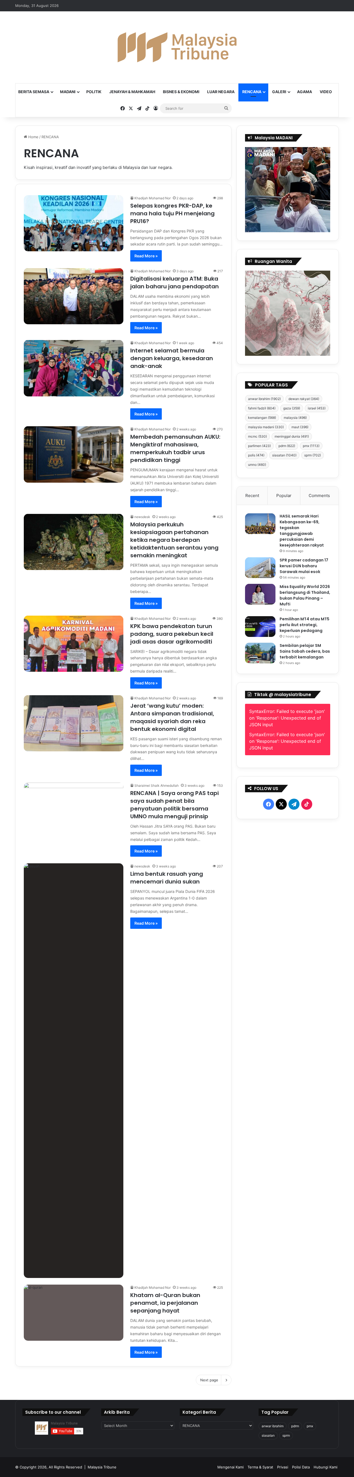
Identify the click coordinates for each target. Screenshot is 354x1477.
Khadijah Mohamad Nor (152, 198)
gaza (291, 408)
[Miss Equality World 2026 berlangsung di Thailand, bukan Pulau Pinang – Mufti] (260, 594)
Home (32, 137)
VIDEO (326, 91)
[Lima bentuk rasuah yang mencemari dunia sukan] (73, 1070)
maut (299, 427)
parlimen (259, 446)
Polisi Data (301, 1467)
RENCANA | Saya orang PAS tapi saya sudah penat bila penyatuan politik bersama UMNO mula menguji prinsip (174, 804)
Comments (319, 495)
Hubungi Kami (325, 1467)
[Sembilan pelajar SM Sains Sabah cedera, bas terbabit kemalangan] (260, 653)
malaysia (295, 417)
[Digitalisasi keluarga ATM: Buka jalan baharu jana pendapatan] (73, 296)
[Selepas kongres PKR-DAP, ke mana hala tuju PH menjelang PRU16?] (73, 223)
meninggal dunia (292, 436)
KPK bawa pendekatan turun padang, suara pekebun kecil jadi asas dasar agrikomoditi (171, 633)
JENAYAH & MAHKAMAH (132, 91)
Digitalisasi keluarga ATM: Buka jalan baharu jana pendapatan (174, 282)
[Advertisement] (287, 957)
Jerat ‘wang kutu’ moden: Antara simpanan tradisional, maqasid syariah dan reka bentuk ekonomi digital (172, 717)
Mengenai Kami (230, 1467)
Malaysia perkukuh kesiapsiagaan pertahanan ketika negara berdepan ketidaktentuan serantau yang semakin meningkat (174, 540)
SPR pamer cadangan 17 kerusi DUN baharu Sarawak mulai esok (304, 565)
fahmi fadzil (261, 408)
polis (256, 455)
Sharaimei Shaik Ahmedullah (156, 785)
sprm (312, 455)
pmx (311, 446)
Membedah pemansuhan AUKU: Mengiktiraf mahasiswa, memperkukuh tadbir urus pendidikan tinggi (175, 448)
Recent (252, 495)
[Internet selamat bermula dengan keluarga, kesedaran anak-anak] (73, 368)
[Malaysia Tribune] (177, 47)
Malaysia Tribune (102, 1467)
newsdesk (142, 517)
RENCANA (251, 91)
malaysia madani (266, 427)
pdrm (286, 446)
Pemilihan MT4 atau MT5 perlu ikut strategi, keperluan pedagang (304, 624)
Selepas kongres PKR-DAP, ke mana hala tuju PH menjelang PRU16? (172, 213)
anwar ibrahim (264, 399)
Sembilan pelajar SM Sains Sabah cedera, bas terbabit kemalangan (305, 651)
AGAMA (304, 91)
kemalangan (262, 417)
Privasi (282, 1467)
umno (257, 464)
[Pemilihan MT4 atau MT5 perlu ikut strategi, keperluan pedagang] (260, 626)
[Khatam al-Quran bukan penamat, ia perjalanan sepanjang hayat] (73, 1313)
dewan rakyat (303, 399)
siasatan (284, 455)
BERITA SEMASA (33, 91)
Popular (283, 495)
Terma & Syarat (260, 1467)
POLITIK (93, 91)
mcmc (257, 436)
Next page (209, 1380)
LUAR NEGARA (221, 91)
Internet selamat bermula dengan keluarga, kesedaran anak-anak (171, 358)
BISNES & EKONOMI (181, 91)
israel (317, 408)
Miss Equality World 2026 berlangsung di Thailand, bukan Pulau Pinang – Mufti (305, 595)
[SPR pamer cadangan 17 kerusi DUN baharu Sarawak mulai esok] (260, 567)
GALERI (279, 91)
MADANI (68, 91)
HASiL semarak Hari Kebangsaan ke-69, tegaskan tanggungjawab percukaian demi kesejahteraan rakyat (302, 530)
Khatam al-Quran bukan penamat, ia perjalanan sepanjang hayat (165, 1302)
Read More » (146, 255)
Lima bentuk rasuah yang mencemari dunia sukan (166, 877)
